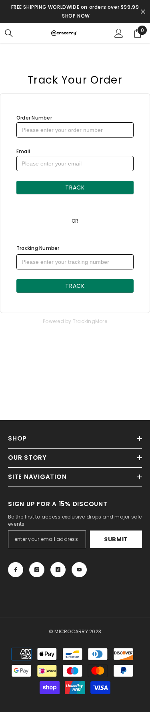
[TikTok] (58, 569)
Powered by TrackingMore (75, 321)
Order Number (34, 117)
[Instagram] (36, 569)
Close (143, 12)
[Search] (9, 33)
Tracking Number (38, 248)
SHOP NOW (76, 15)
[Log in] (118, 33)
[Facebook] (15, 569)
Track (75, 187)
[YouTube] (79, 569)
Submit (116, 539)
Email (23, 151)
